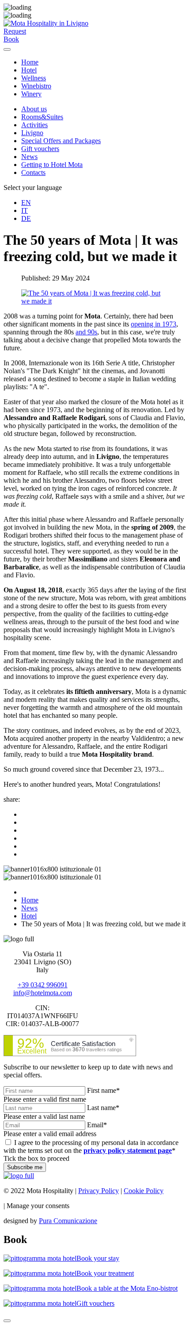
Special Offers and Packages (61, 140)
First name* (103, 1090)
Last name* (103, 1107)
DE (26, 218)
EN (26, 202)
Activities (34, 125)
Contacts (33, 172)
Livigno (32, 132)
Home (29, 62)
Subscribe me (24, 1167)
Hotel (29, 70)
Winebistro (36, 86)
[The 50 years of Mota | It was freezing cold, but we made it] (95, 301)
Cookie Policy (143, 1190)
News (29, 156)
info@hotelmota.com (42, 993)
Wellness (33, 78)
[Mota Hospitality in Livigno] (46, 23)
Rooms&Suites (42, 117)
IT (24, 210)
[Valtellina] (19, 1175)
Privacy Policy (98, 1190)
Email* (97, 1125)
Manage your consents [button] (38, 1205)
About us (34, 109)
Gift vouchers (40, 148)
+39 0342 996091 (43, 985)
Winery (31, 94)
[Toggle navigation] (7, 49)
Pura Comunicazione (68, 1220)
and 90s (86, 332)
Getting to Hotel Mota (52, 164)
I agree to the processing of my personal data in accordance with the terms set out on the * (91, 1146)
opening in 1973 (153, 324)
